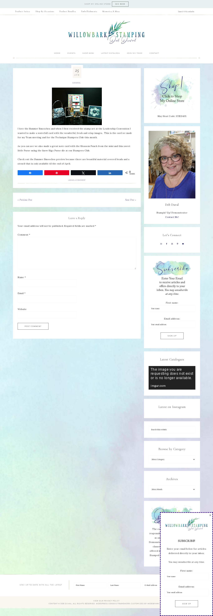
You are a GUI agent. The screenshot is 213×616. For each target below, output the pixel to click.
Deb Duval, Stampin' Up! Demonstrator (106, 32)
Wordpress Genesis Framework (113, 603)
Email (22, 293)
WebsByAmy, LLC (156, 603)
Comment (24, 234)
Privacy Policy (112, 601)
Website (22, 309)
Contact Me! (172, 217)
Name (22, 277)
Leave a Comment (76, 180)
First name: (172, 302)
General (76, 83)
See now (120, 4)
